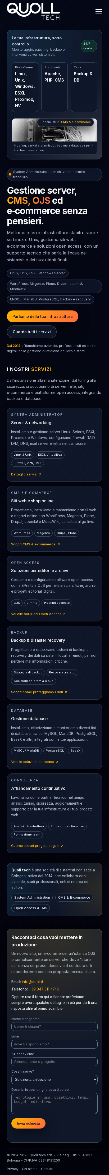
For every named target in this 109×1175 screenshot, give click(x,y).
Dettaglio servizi (26, 474)
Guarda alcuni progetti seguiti (37, 846)
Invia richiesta (28, 1123)
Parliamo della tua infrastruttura (42, 316)
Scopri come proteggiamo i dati (39, 692)
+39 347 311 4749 (44, 989)
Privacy (13, 1169)
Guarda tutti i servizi (32, 331)
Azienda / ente (22, 1054)
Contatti (47, 1169)
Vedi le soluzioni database (35, 762)
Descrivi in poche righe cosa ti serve (40, 1090)
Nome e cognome (25, 1019)
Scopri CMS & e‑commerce (35, 544)
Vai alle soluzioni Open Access (38, 614)
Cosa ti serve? (22, 1071)
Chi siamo (30, 1169)
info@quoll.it (32, 982)
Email (15, 1036)
